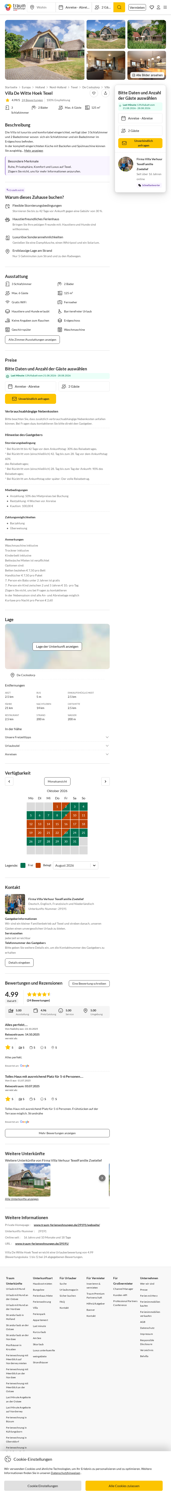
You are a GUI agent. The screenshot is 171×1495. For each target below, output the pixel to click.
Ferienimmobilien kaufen (150, 1303)
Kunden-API (120, 1295)
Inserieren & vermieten (93, 1285)
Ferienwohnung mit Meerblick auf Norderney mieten (17, 1359)
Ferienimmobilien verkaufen (150, 1313)
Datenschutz (147, 1327)
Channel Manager (123, 1288)
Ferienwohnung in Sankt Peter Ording (17, 1449)
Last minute (39, 1326)
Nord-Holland (58, 87)
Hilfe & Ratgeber (96, 1303)
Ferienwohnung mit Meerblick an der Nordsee (17, 1373)
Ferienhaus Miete (43, 1295)
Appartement (40, 1320)
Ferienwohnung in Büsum (16, 1419)
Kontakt (64, 1307)
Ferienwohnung (42, 1301)
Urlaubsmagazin (69, 1289)
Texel (74, 87)
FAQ (62, 1301)
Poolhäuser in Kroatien (14, 1347)
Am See (37, 1338)
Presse (143, 1289)
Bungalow (38, 1289)
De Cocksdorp (91, 87)
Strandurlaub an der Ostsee (17, 1327)
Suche (63, 1283)
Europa (26, 87)
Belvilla (144, 1356)
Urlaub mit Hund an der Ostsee (17, 1297)
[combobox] (55, 865)
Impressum (146, 1333)
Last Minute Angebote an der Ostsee (18, 1399)
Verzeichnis (146, 1350)
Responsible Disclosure (147, 1342)
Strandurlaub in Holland (15, 1317)
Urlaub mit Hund (15, 1288)
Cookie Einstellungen (43, 1486)
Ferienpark (39, 1314)
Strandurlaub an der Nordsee (17, 1337)
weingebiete (40, 1356)
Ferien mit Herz (149, 1295)
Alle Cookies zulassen (124, 1486)
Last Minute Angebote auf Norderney (18, 1409)
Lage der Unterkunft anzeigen (57, 646)
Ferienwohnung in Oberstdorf (16, 1439)
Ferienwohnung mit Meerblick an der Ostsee (17, 1387)
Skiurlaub (38, 1344)
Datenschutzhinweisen (65, 1473)
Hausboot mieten (42, 1283)
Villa (35, 1307)
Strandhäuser (40, 1362)
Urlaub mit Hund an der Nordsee (17, 1307)
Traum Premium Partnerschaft (96, 1295)
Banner (91, 1309)
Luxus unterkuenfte (44, 1350)
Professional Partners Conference (125, 1303)
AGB (143, 1321)
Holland (40, 87)
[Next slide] (102, 1178)
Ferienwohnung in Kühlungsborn (16, 1429)
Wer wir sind (147, 1283)
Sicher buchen (68, 1295)
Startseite (11, 87)
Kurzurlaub (39, 1332)
